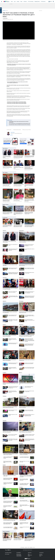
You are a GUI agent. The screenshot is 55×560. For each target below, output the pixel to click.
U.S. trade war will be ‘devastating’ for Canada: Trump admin (18, 167)
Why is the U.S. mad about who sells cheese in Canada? (18, 539)
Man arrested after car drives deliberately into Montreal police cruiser (19, 123)
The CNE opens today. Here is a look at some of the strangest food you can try (7, 226)
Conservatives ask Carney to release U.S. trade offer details (7, 167)
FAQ (28, 547)
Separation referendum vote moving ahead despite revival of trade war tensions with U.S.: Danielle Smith (13, 273)
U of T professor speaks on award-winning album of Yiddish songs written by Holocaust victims (18, 213)
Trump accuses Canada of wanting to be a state (7, 185)
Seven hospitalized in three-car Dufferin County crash (29, 387)
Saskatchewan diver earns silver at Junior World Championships (13, 363)
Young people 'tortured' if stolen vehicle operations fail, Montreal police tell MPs (18, 122)
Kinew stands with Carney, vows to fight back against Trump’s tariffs (25, 312)
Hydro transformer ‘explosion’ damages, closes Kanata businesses (26, 265)
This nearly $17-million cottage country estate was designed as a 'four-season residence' (29, 226)
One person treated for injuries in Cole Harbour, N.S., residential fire (10, 312)
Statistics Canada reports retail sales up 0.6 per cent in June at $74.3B (26, 454)
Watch (21, 1)
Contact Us (26, 547)
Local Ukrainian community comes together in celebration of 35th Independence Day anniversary (29, 345)
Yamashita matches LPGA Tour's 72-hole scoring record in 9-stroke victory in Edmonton (29, 292)
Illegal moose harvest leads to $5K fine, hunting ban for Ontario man (27, 360)
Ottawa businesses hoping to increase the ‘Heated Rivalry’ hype (29, 185)
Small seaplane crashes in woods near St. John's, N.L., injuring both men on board (12, 320)
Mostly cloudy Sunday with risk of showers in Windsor (12, 410)
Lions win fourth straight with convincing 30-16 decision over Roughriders (9, 336)
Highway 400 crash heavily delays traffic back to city (26, 384)
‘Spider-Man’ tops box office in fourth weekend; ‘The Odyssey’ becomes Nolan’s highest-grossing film (27, 476)
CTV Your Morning (30, 1)
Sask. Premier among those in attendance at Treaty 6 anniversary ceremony (7, 200)
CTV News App (22, 547)
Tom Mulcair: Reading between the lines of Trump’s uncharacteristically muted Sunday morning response (29, 167)
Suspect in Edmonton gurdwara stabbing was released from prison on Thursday (29, 540)
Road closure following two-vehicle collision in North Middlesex (10, 384)
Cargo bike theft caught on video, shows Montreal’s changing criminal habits (13, 297)
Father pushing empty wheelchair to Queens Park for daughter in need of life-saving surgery (26, 336)
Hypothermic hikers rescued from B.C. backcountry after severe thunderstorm (29, 245)
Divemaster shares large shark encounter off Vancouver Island (29, 410)
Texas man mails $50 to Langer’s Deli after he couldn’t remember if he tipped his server (8, 213)
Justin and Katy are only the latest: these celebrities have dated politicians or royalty (18, 226)
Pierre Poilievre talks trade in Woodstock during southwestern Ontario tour (12, 392)
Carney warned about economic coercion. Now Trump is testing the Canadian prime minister (18, 157)
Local (15, 1)
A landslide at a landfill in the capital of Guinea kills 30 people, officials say (29, 435)
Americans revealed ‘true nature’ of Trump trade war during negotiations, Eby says (29, 415)
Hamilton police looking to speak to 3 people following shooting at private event (13, 250)
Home (12, 1)
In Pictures (25, 1)
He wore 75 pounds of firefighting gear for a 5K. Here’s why (12, 435)
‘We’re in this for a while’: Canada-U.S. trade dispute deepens (7, 157)
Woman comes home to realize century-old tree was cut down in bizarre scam (29, 200)
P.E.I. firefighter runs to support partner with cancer (18, 200)
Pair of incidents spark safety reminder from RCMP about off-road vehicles (29, 320)
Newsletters (31, 547)
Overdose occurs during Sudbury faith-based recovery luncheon (29, 363)
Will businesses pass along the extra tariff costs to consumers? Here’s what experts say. (13, 387)
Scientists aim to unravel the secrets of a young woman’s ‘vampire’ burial (29, 213)
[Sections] (1, 1)
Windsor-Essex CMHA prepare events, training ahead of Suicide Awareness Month (10, 407)
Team (34, 547)
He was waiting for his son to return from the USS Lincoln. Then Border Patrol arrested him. (26, 432)
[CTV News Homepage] (6, 1)
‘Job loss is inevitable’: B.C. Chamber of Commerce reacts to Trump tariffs (26, 241)
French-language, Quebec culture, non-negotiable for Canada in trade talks (10, 289)
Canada (18, 1)
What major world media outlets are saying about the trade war (29, 156)
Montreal (4, 10)
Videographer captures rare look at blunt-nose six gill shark (19, 185)
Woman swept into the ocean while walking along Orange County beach (7, 540)
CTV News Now (43, 1)
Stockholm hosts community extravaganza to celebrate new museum (12, 339)
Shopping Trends (37, 1)
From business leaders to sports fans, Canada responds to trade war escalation (29, 316)
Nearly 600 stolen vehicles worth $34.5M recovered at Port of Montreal (19, 124)
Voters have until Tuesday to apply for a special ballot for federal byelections (10, 454)
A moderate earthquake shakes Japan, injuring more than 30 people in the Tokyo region (10, 520)
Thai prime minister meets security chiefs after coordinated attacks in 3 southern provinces (29, 440)
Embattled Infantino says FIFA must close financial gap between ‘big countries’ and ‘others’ (9, 498)
